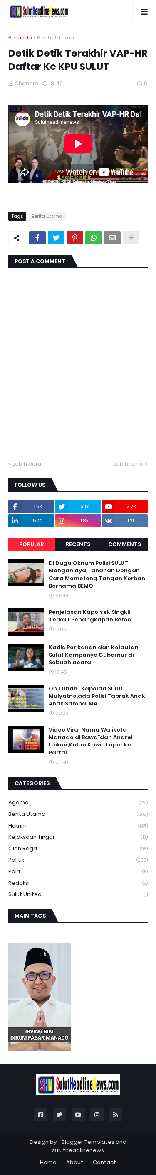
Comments (124, 544)
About (74, 1162)
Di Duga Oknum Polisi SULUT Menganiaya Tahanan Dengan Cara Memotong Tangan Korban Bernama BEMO (97, 574)
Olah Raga (78, 848)
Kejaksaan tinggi (78, 837)
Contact (104, 1162)
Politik (78, 860)
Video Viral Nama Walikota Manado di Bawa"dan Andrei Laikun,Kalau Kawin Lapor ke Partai (90, 741)
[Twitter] (56, 237)
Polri (78, 871)
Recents (78, 544)
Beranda (20, 38)
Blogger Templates (88, 1142)
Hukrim (78, 826)
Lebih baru (26, 464)
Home (48, 1162)
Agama (78, 802)
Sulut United (78, 894)
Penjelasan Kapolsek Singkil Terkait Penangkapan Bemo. (90, 615)
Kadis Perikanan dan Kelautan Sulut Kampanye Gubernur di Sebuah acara (94, 655)
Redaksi (78, 883)
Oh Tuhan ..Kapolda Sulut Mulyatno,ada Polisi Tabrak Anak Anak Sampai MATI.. (97, 696)
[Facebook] (37, 237)
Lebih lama (129, 464)
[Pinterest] (75, 237)
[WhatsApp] (93, 237)
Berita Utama (55, 38)
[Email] (112, 237)
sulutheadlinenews (78, 1150)
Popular (31, 544)
